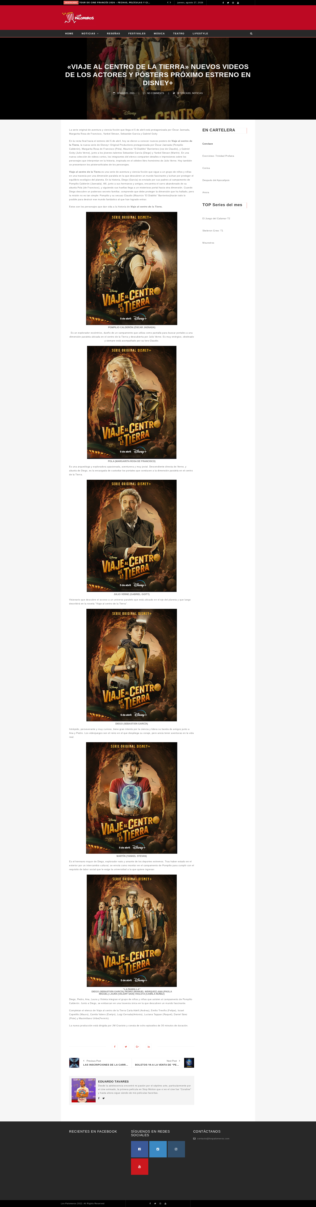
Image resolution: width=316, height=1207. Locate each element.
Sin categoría (72, 2)
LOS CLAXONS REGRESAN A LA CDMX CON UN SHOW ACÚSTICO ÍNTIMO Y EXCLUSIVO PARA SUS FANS (119, 2)
